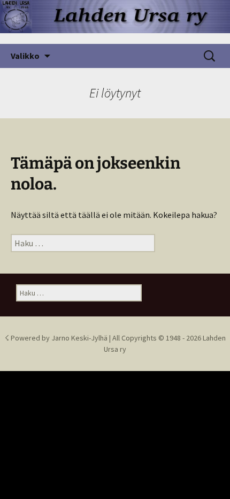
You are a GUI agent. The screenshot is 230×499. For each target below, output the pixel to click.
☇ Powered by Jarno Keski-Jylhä (57, 338)
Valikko (25, 55)
